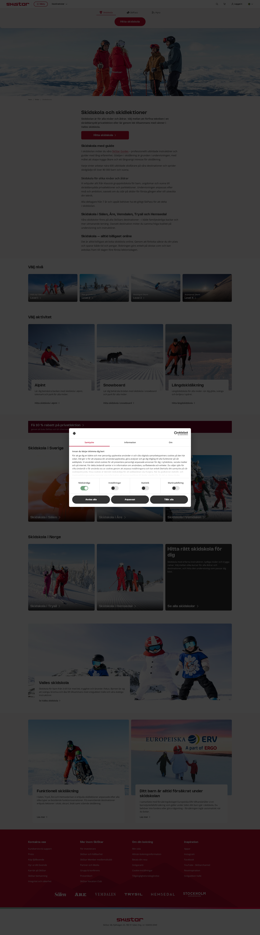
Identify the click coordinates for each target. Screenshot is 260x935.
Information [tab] (130, 442)
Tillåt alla (169, 499)
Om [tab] (170, 442)
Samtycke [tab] (89, 442)
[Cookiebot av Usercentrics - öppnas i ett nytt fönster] (176, 433)
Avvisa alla (91, 499)
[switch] (115, 488)
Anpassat (130, 499)
